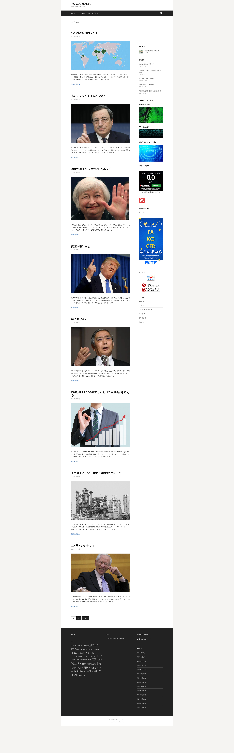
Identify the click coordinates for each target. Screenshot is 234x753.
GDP (81, 649)
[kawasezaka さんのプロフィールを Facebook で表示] (72, 634)
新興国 (73, 668)
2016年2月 (140, 703)
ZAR (97, 649)
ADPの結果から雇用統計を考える (91, 169)
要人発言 (86, 671)
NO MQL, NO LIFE (81, 4)
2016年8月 (140, 678)
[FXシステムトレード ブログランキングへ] (151, 289)
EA (141, 305)
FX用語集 (82, 13)
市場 (140, 322)
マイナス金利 (75, 659)
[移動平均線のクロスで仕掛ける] (151, 153)
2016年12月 (140, 661)
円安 (94, 659)
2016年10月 (140, 669)
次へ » (85, 618)
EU (80, 645)
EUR (82, 645)
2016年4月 (140, 695)
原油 (82, 663)
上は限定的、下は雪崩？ (146, 84)
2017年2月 (140, 653)
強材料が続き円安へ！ (84, 32)
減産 (98, 668)
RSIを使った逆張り (145, 127)
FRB (73, 649)
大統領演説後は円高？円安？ (148, 64)
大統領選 (92, 664)
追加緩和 (93, 671)
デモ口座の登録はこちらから (151, 192)
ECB (77, 646)
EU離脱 (87, 645)
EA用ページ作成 (144, 166)
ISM (84, 649)
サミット (73, 656)
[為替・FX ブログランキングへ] (151, 285)
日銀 (86, 667)
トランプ (84, 656)
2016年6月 (140, 686)
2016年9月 (140, 674)
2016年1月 (140, 707)
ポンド (99, 656)
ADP (73, 646)
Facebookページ (142, 634)
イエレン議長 (78, 653)
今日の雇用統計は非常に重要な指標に (150, 91)
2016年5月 (140, 690)
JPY (87, 649)
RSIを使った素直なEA (146, 104)
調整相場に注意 (80, 246)
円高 (99, 659)
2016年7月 (140, 682)
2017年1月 (140, 657)
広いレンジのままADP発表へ (88, 95)
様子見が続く (79, 319)
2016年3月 (140, 699)
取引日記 (141, 318)
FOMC (94, 645)
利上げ (75, 663)
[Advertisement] (151, 33)
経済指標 (79, 671)
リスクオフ (82, 659)
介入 (89, 659)
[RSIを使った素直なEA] (151, 114)
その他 (141, 314)
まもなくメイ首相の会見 (146, 78)
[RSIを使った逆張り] (151, 133)
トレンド (89, 656)
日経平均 (79, 668)
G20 (77, 649)
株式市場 (92, 668)
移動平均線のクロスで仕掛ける (148, 142)
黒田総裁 (82, 675)
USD (94, 649)
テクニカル (79, 656)
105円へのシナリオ (83, 545)
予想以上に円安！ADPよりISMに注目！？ (96, 473)
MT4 (140, 301)
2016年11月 (140, 665)
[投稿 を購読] (142, 200)
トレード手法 (92, 13)
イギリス (89, 653)
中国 (86, 659)
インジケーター (145, 309)
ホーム (73, 13)
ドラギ (94, 656)
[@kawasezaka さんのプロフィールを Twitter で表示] (74, 634)
